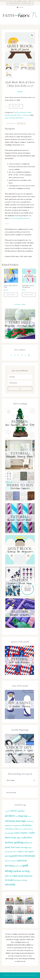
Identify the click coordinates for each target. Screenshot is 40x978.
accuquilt (7, 811)
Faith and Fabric (20, 16)
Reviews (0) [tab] (21, 123)
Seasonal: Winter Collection (20, 115)
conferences (28, 829)
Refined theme (21, 975)
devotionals (9, 833)
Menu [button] (21, 7)
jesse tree (10, 847)
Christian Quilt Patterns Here (20, 3)
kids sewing (21, 847)
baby (16, 816)
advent (13, 810)
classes (21, 829)
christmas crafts (11, 829)
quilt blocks (19, 118)
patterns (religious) (11, 861)
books (29, 816)
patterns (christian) (23, 855)
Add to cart (16, 106)
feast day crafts (19, 837)
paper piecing (10, 118)
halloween (28, 843)
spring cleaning (21, 880)
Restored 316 (32, 975)
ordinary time (22, 851)
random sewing (21, 871)
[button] (32, 35)
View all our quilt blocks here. (19, 218)
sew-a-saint (11, 875)
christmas (26, 825)
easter (17, 833)
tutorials (10, 884)
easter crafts (28, 832)
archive (10, 816)
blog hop (23, 815)
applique (21, 811)
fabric (8, 837)
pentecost (18, 866)
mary (15, 852)
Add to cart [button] (10, 294)
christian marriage (15, 820)
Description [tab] (11, 123)
